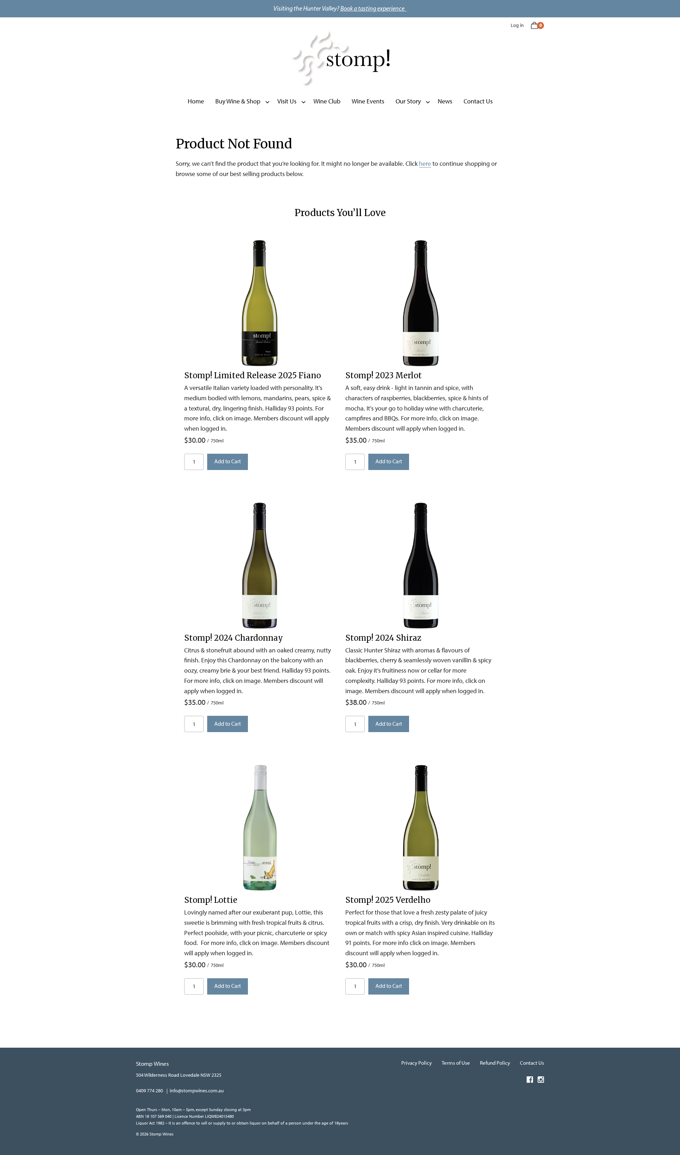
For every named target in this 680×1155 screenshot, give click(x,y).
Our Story (408, 101)
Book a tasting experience (373, 8)
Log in (517, 25)
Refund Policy (495, 1063)
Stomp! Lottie (210, 900)
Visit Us (286, 101)
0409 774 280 (149, 1091)
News (445, 101)
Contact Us (478, 101)
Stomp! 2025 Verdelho (387, 900)
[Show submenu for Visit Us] (303, 101)
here (425, 164)
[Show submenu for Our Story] (428, 101)
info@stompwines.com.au (197, 1091)
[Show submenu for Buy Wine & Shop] (267, 101)
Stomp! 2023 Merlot (383, 375)
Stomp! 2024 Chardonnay (233, 638)
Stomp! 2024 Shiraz (383, 638)
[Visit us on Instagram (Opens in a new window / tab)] (541, 1081)
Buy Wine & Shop (237, 101)
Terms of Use (456, 1063)
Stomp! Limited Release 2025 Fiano (252, 375)
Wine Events (368, 101)
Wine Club (326, 101)
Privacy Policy (416, 1063)
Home (196, 101)
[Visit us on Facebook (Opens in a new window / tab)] (530, 1081)
